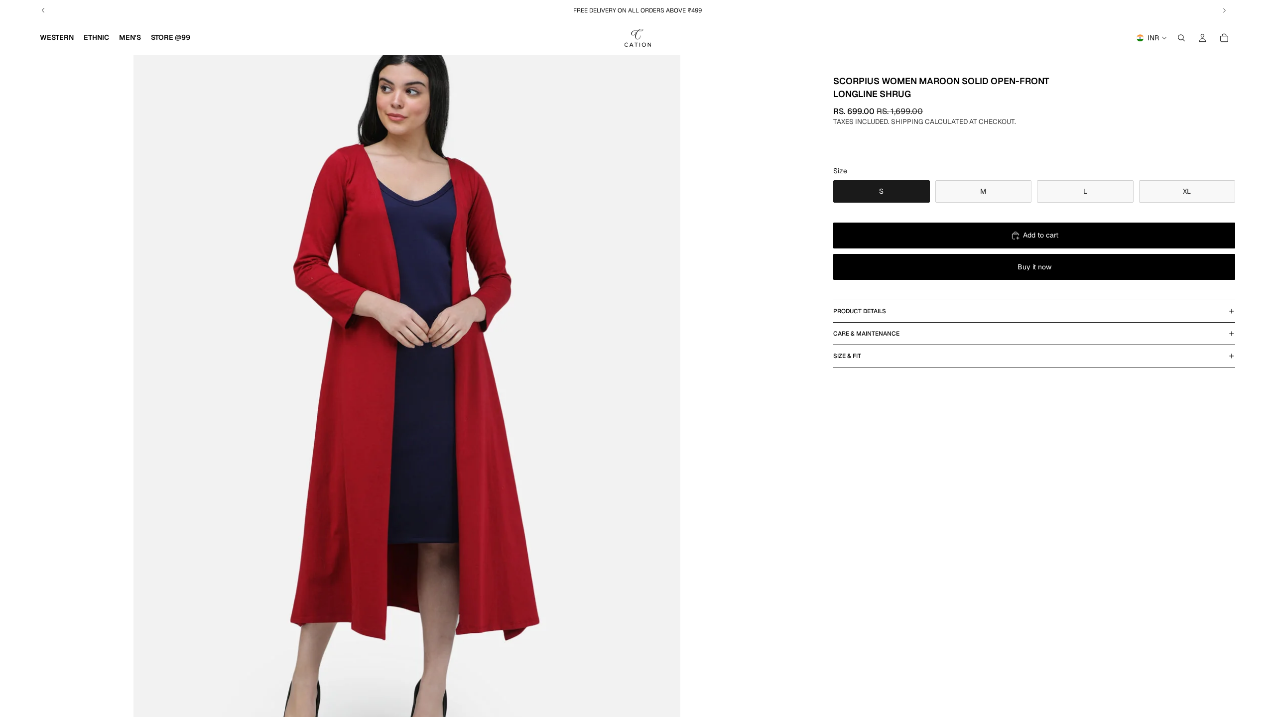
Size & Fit (847, 356)
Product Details (859, 311)
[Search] (1181, 38)
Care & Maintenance (866, 334)
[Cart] (1224, 38)
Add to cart (1040, 235)
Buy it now (1034, 266)
